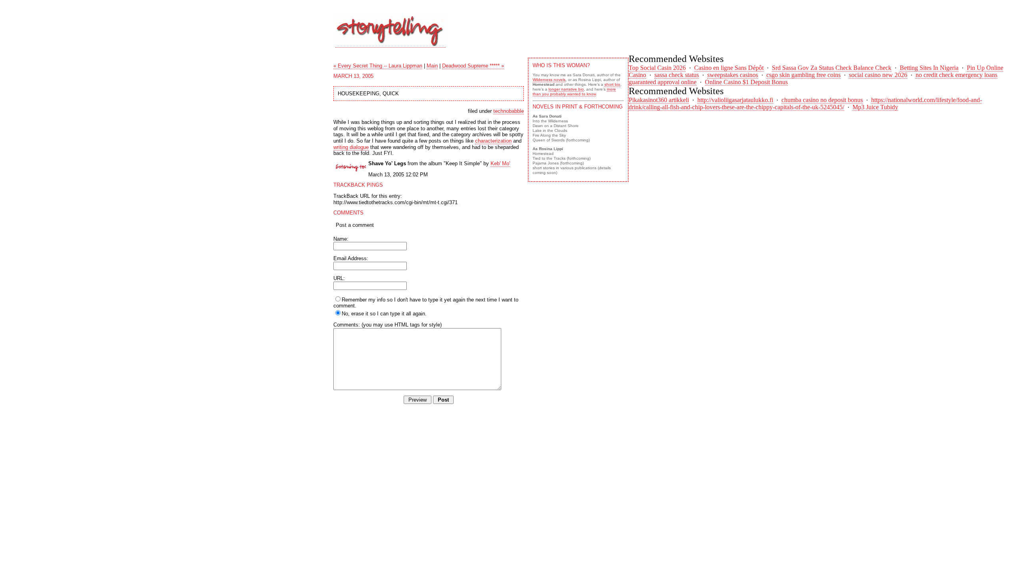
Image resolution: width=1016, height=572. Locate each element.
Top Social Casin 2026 (657, 67)
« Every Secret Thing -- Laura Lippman (377, 66)
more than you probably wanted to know (574, 91)
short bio (612, 84)
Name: (340, 239)
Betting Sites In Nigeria (929, 67)
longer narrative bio (566, 89)
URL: (339, 278)
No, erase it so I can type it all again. (384, 314)
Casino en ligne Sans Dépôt (729, 67)
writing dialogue (351, 147)
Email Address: (350, 258)
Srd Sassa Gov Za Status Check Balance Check (831, 67)
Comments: (346, 325)
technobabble (508, 111)
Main (432, 66)
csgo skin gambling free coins (803, 75)
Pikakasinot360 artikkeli (659, 100)
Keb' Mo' (500, 163)
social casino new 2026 (878, 75)
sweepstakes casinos (732, 75)
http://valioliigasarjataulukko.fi (735, 100)
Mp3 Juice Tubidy (875, 107)
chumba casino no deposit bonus (822, 100)
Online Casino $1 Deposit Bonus (746, 82)
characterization (493, 141)
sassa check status (676, 75)
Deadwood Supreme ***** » (473, 66)
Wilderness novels (549, 79)
